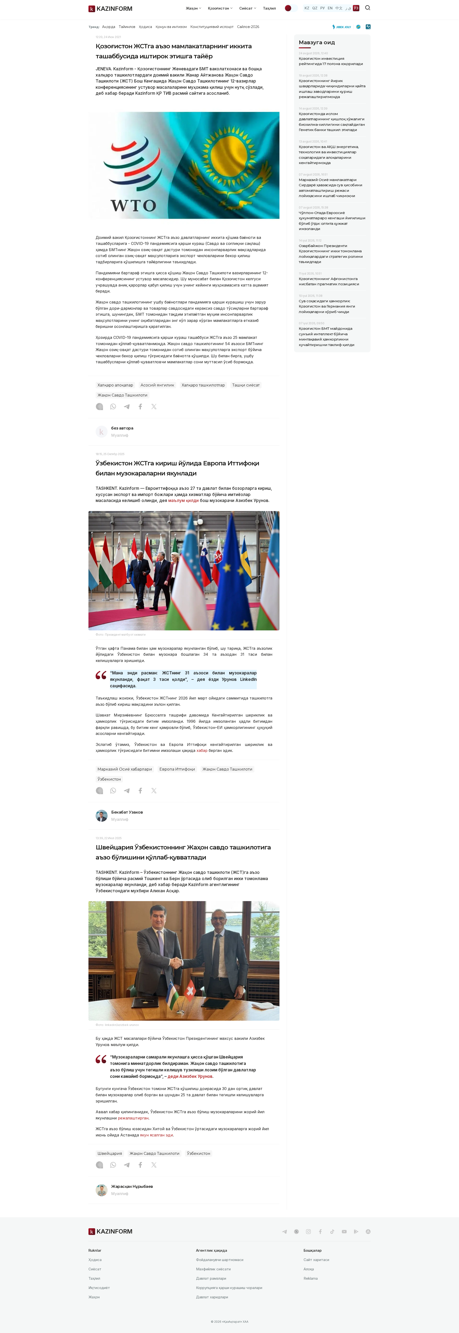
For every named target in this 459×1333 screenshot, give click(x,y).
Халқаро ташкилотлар (203, 385)
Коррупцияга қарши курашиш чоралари (229, 1287)
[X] (154, 407)
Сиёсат (94, 1269)
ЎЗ (356, 8)
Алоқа (309, 1269)
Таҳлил (269, 8)
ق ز (348, 8)
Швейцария (110, 1153)
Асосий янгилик (157, 385)
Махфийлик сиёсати (213, 1269)
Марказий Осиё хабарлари (125, 769)
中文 (339, 8)
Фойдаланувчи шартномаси (219, 1259)
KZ (307, 8)
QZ (314, 8)
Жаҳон (94, 1297)
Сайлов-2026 (248, 27)
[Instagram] (99, 407)
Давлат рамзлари (211, 1278)
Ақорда (108, 27)
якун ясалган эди (156, 1135)
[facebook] (320, 1231)
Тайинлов (127, 27)
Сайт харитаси (316, 1259)
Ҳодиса (145, 27)
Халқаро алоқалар (115, 385)
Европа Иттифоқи (177, 769)
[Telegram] (127, 407)
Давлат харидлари (212, 1297)
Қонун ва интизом (171, 27)
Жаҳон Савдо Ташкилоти (123, 395)
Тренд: (94, 27)
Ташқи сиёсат (246, 385)
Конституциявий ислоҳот (212, 27)
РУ (322, 8)
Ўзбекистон (109, 779)
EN (330, 8)
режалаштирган (133, 1118)
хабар (202, 750)
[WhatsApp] (113, 407)
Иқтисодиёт (99, 1287)
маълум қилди (183, 500)
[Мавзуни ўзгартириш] (291, 8)
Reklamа (311, 1278)
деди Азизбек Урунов (190, 1076)
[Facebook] (140, 407)
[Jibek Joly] (343, 26)
